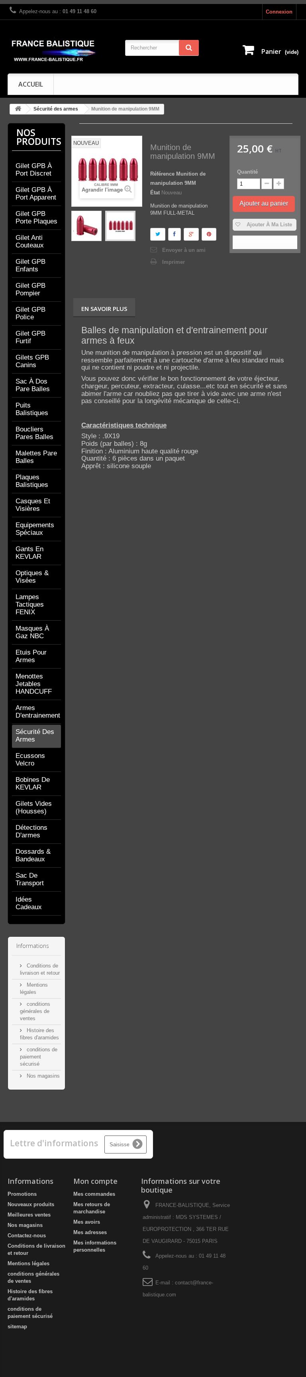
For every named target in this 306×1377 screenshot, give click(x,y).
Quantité (247, 172)
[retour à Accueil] (18, 109)
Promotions (22, 1194)
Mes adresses (90, 1232)
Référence (162, 174)
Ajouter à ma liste (268, 225)
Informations (32, 946)
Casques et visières (33, 504)
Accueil (30, 84)
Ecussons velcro (30, 759)
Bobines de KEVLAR (33, 783)
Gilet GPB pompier (30, 289)
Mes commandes (94, 1194)
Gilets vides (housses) (34, 807)
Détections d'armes (31, 831)
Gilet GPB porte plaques (36, 217)
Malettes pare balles (36, 457)
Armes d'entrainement (38, 711)
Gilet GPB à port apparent (36, 193)
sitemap (17, 1327)
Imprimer (173, 262)
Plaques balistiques (32, 481)
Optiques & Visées (32, 576)
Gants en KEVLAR (29, 552)
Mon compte (95, 1181)
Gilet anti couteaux (30, 241)
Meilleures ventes (29, 1215)
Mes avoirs (86, 1222)
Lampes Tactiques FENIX (30, 604)
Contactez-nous (27, 1236)
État (155, 193)
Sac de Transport (30, 879)
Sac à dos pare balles (33, 385)
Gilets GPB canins (32, 361)
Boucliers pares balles (34, 433)
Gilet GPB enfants (30, 265)
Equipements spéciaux (35, 528)
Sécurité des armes (55, 109)
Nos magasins (42, 1076)
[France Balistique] (53, 49)
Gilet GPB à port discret (34, 169)
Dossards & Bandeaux (33, 855)
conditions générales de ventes (35, 1011)
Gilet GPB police (30, 313)
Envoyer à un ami (184, 250)
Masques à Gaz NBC (32, 632)
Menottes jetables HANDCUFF (34, 684)
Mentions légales (28, 1263)
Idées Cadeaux (29, 903)
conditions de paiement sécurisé (38, 1057)
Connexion (279, 12)
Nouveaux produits (31, 1204)
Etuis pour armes (31, 656)
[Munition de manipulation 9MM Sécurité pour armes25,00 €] (86, 226)
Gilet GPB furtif (30, 337)
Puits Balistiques (32, 409)
